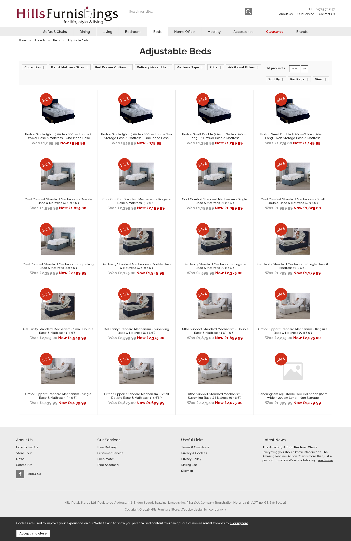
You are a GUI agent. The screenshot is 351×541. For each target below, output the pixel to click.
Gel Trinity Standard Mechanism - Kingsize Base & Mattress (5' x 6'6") (214, 266)
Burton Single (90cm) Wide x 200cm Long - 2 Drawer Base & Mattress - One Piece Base (58, 136)
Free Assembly (108, 465)
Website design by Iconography (203, 509)
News (20, 459)
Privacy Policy (191, 459)
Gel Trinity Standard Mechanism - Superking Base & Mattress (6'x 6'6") (136, 331)
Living (107, 32)
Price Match (106, 459)
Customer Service (110, 453)
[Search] (248, 11)
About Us (286, 14)
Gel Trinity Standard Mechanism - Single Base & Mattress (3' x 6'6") (292, 266)
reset (294, 68)
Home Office (184, 32)
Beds (157, 32)
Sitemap (187, 471)
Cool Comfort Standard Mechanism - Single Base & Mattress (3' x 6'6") (214, 201)
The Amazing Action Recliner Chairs (289, 447)
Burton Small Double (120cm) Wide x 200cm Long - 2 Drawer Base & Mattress (214, 136)
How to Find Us (27, 447)
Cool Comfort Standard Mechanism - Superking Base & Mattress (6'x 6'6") (58, 266)
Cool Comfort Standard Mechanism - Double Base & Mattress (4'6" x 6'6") (58, 201)
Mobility (214, 32)
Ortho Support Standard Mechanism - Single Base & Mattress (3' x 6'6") (58, 396)
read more (325, 460)
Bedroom (133, 32)
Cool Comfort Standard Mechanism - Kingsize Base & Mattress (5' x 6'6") (136, 201)
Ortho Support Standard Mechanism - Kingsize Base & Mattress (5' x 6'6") (292, 331)
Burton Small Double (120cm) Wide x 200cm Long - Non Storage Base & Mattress (292, 136)
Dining (85, 32)
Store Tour (24, 453)
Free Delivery (107, 447)
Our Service (305, 14)
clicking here (239, 523)
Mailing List (189, 465)
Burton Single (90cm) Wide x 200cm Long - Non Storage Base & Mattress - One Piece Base (136, 136)
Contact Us (327, 14)
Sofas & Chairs (55, 32)
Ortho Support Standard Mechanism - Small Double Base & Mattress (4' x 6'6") (136, 396)
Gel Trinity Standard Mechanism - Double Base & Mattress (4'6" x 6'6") (136, 266)
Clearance (275, 32)
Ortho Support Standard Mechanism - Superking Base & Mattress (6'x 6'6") (215, 396)
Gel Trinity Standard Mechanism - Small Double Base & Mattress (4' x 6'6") (58, 331)
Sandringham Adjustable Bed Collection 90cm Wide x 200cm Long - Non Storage (293, 396)
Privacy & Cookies (194, 453)
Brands (302, 32)
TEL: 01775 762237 (321, 9)
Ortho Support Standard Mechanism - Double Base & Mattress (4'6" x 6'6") (215, 331)
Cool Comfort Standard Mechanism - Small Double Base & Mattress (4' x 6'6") (293, 201)
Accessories (243, 32)
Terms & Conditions (195, 447)
